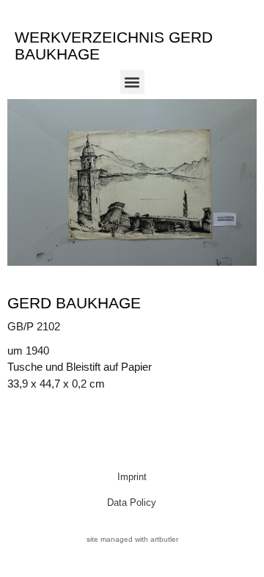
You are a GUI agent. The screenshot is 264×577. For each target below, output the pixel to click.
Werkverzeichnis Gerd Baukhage (114, 45)
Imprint (132, 476)
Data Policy (131, 502)
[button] (132, 82)
